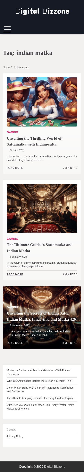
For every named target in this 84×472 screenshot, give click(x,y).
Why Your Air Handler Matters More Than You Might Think (39, 380)
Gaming (12, 132)
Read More (15, 168)
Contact (11, 429)
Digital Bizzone (54, 466)
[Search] (78, 30)
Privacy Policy (15, 436)
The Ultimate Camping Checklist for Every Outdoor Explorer (40, 398)
